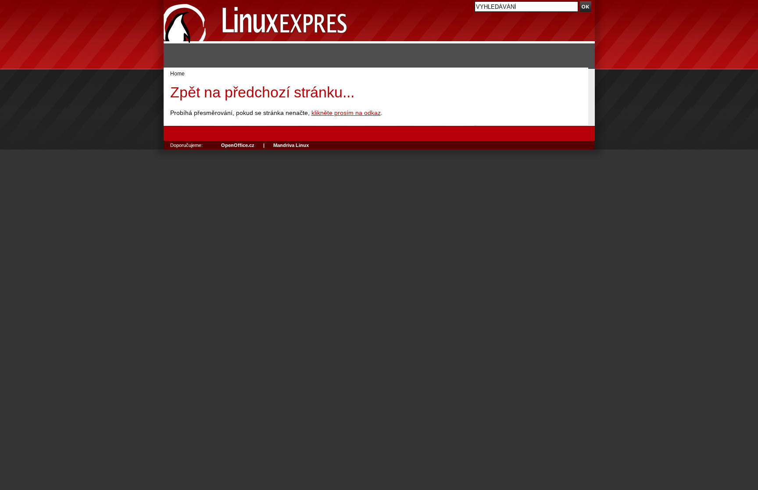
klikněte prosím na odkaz (346, 112)
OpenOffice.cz (237, 145)
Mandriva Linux (291, 145)
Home (177, 73)
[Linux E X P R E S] (256, 21)
